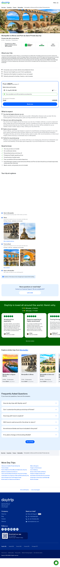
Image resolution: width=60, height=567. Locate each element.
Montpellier (20, 7)
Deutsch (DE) (18, 546)
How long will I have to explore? (13, 416)
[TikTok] (14, 529)
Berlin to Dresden (34, 479)
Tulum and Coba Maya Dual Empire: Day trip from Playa (14, 473)
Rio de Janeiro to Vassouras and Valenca (10, 479)
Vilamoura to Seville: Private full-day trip (10, 465)
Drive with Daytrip (24, 489)
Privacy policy (18, 552)
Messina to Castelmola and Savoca (9, 471)
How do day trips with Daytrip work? (15, 403)
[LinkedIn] (8, 529)
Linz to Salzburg (34, 469)
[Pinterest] (11, 529)
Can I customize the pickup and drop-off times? (18, 409)
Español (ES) (11, 546)
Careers (3, 518)
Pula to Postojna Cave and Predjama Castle (11, 477)
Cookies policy (11, 552)
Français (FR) (26, 546)
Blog (2, 516)
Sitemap (3, 521)
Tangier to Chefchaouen (36, 467)
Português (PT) (35, 546)
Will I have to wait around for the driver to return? (19, 422)
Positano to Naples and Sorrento (37, 473)
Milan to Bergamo (34, 465)
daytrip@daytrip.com (33, 521)
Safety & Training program (27, 552)
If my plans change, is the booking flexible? (17, 435)
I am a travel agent (35, 489)
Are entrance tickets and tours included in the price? (20, 428)
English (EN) (3, 546)
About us (3, 514)
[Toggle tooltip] (18, 84)
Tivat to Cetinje (4, 467)
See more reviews (30, 341)
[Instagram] (5, 529)
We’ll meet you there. (22, 214)
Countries (9, 7)
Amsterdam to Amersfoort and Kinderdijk (39, 477)
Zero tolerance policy (38, 552)
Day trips (3, 7)
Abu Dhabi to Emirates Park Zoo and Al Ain (40, 475)
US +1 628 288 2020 (33, 516)
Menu (54, 2)
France (14, 7)
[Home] (5, 3)
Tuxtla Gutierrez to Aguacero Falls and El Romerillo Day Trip (15, 475)
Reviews (53, 45)
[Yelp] (17, 529)
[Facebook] (2, 529)
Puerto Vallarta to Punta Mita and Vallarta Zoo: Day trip (14, 469)
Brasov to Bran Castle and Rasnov (38, 471)
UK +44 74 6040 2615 (33, 519)
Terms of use (4, 552)
